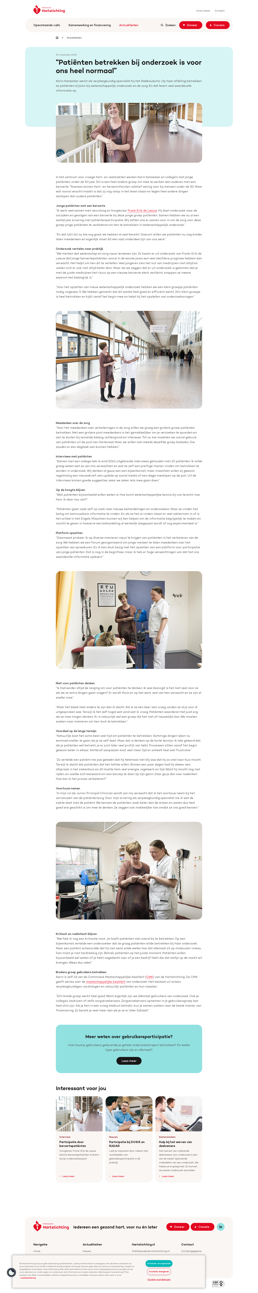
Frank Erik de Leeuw (142, 210)
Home (36, 1251)
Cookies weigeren (159, 1271)
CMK (149, 977)
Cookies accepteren (159, 1263)
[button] (11, 1272)
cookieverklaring (28, 1278)
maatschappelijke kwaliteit (105, 981)
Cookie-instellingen (159, 1279)
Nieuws (87, 1251)
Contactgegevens (191, 1251)
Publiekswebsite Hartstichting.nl (150, 1251)
